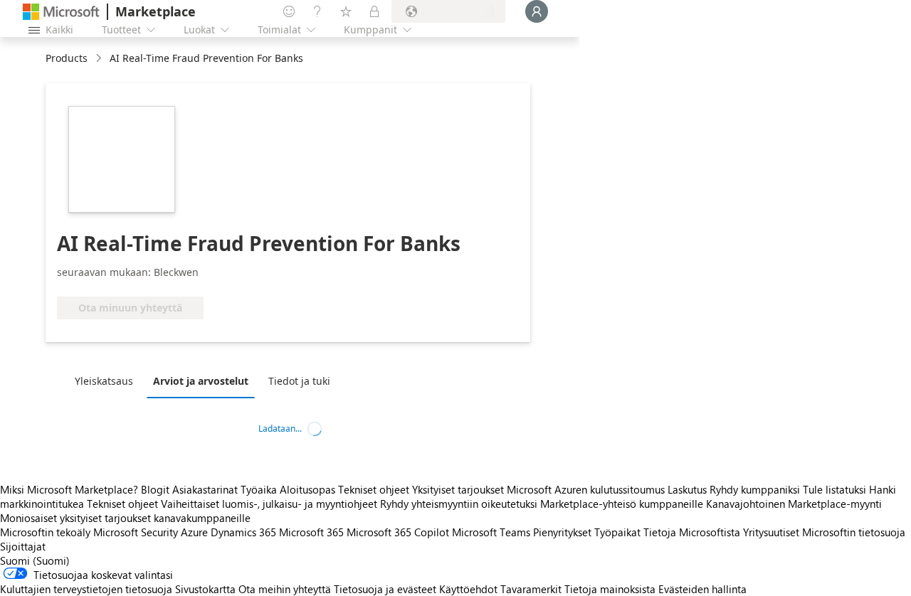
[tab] (107, 380)
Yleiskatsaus (104, 381)
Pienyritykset (562, 532)
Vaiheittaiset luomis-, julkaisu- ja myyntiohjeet (269, 503)
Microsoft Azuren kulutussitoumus (587, 489)
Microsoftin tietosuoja (853, 532)
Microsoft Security (135, 532)
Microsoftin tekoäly (45, 532)
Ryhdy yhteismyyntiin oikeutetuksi (458, 503)
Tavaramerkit (531, 589)
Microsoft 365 (311, 532)
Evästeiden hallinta (702, 589)
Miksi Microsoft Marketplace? (69, 489)
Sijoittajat (23, 546)
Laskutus (687, 489)
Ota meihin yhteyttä (284, 589)
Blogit (155, 489)
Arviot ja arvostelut (200, 381)
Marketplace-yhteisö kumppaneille (621, 503)
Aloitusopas (307, 489)
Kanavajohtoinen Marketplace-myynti (794, 503)
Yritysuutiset (771, 532)
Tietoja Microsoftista (691, 532)
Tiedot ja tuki (299, 381)
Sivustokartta (205, 589)
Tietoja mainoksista (609, 589)
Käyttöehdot (468, 589)
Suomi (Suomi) (35, 560)
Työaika (259, 489)
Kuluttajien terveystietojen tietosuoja (86, 589)
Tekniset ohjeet (373, 489)
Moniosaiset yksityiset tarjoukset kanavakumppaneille (125, 518)
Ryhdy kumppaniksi (755, 489)
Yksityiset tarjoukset (458, 489)
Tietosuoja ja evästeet (385, 589)
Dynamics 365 (243, 532)
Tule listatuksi (834, 489)
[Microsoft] (61, 12)
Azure (194, 532)
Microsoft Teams (491, 532)
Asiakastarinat (205, 489)
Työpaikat (617, 532)
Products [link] (67, 58)
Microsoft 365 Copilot (398, 532)
